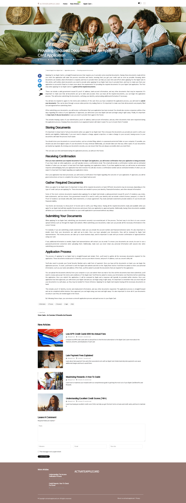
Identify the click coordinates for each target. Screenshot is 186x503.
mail (72, 304)
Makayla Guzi (43, 59)
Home (65, 4)
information (43, 304)
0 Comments (78, 59)
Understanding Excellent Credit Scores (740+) (86, 398)
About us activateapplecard (126, 498)
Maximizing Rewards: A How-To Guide (83, 377)
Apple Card (87, 4)
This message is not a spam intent (50, 452)
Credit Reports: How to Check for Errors (59, 484)
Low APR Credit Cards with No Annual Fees (86, 334)
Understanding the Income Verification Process (57, 475)
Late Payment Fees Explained (79, 355)
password (59, 304)
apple (66, 304)
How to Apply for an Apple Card (54, 70)
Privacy (138, 498)
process (51, 304)
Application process (70, 70)
